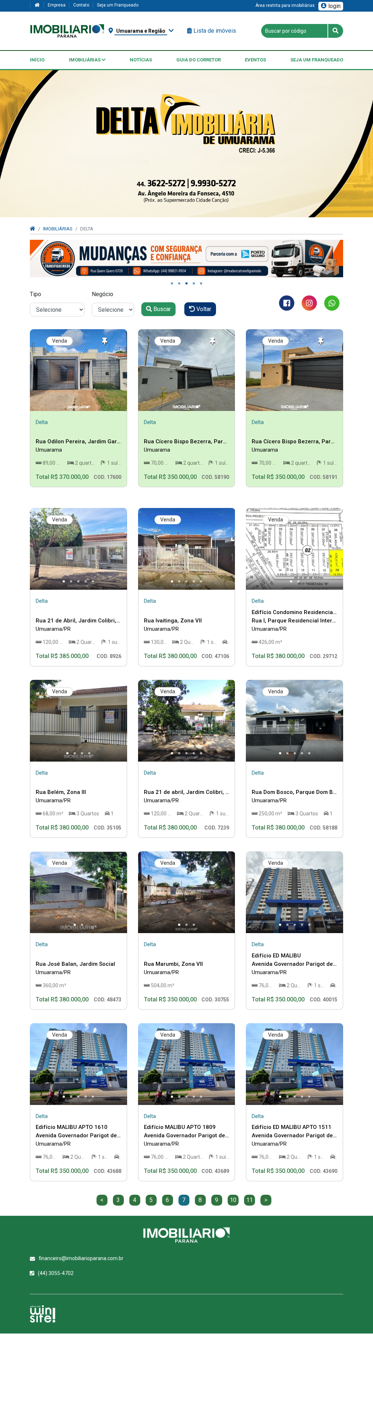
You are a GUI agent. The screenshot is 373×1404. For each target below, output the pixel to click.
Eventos (255, 59)
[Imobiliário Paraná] (67, 31)
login (334, 6)
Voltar (203, 309)
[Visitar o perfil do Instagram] (309, 303)
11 (249, 1200)
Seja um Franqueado (117, 5)
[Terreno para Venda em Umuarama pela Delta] (294, 549)
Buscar (161, 309)
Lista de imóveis (214, 30)
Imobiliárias (85, 59)
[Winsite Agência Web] (42, 1314)
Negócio (102, 294)
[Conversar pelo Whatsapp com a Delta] (331, 303)
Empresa (57, 5)
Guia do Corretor (198, 59)
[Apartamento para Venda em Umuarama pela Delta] (294, 892)
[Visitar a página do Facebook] (286, 303)
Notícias (141, 59)
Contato (81, 5)
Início (37, 59)
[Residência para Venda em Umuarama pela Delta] (78, 370)
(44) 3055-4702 (56, 1273)
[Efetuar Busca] (335, 31)
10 (233, 1200)
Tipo (35, 294)
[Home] (37, 5)
